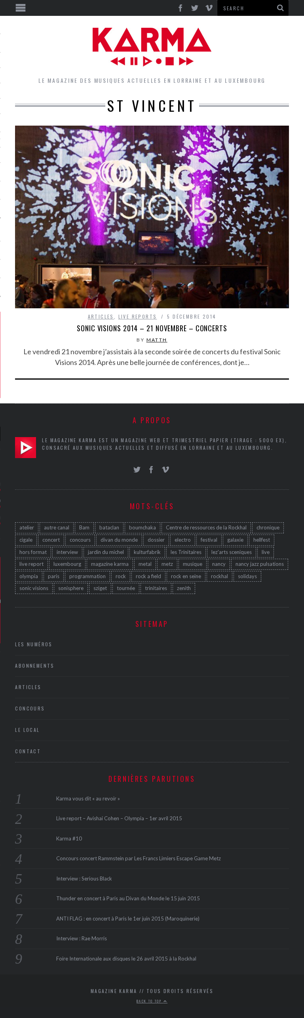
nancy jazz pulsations (260, 564)
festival (209, 540)
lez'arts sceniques (231, 552)
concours (80, 540)
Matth (156, 340)
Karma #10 (69, 838)
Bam (84, 527)
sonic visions (33, 588)
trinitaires (156, 588)
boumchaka (142, 527)
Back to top (150, 1001)
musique (192, 564)
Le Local (27, 729)
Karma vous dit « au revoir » (88, 798)
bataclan (109, 527)
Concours (30, 708)
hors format (33, 552)
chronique (267, 527)
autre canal (56, 527)
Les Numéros (33, 644)
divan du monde (119, 540)
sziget (100, 588)
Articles (101, 316)
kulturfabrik (147, 552)
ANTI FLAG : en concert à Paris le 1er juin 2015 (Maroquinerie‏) (128, 918)
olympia (28, 576)
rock (121, 576)
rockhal (219, 576)
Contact (28, 751)
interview (67, 552)
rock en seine (186, 576)
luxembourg (67, 564)
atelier (26, 527)
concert (51, 540)
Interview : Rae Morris (81, 938)
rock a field (148, 576)
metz (167, 564)
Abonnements (34, 665)
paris (53, 576)
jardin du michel (106, 552)
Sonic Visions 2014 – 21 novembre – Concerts (152, 328)
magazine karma (110, 564)
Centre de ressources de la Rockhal (206, 527)
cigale (25, 540)
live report (31, 564)
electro (183, 540)
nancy (219, 564)
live (266, 552)
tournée (126, 588)
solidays (247, 576)
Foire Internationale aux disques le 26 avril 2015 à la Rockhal (126, 958)
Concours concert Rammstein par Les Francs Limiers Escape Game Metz (138, 858)
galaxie (235, 540)
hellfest (261, 540)
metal (145, 564)
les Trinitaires (186, 552)
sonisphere (71, 588)
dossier (156, 540)
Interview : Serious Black (84, 878)
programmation (87, 576)
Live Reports (137, 316)
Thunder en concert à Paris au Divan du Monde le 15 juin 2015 (128, 898)
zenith (184, 588)
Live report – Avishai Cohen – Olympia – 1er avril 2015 (119, 818)
